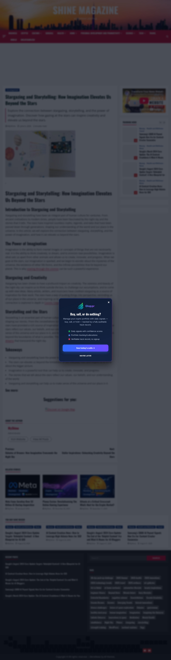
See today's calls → (85, 348)
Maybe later (85, 355)
